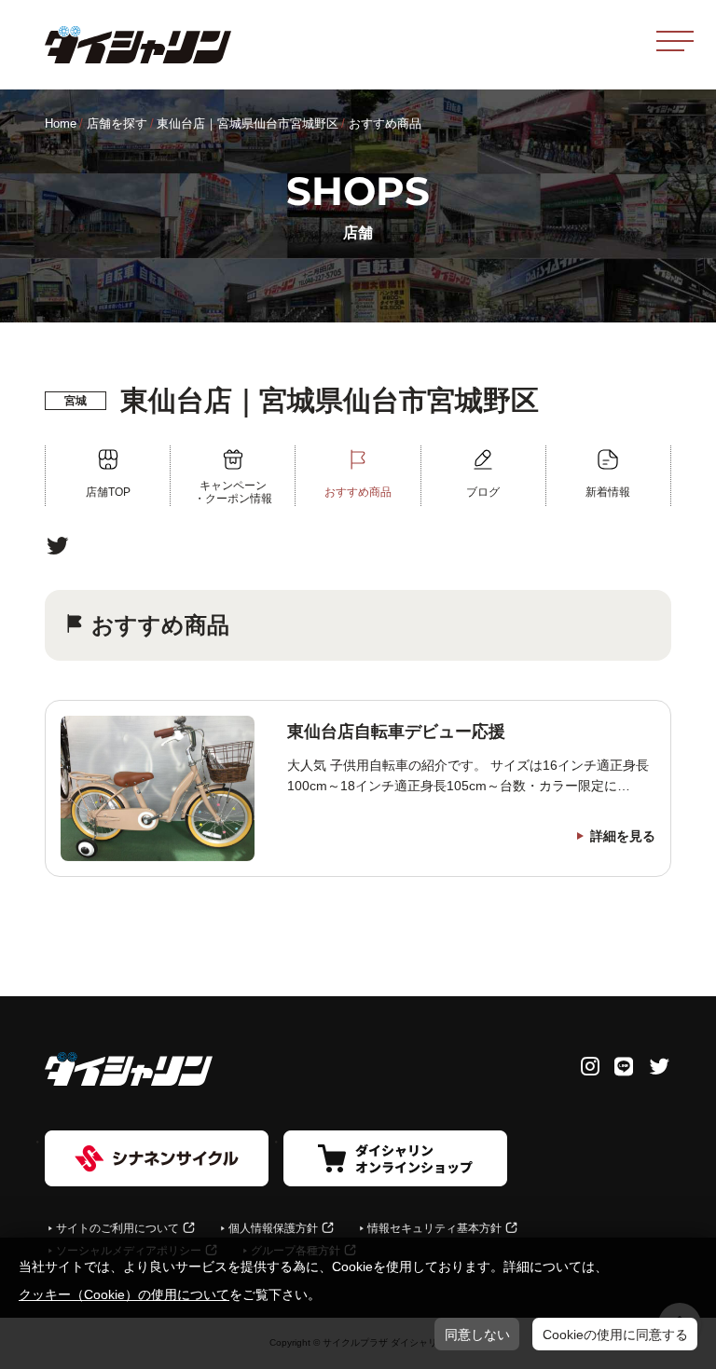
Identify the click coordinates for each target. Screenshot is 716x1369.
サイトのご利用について (117, 1228)
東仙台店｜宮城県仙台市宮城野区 (247, 123)
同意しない (477, 1334)
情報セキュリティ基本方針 (434, 1228)
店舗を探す (117, 123)
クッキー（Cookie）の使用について (124, 1294)
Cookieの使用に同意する (615, 1334)
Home (60, 123)
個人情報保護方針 (273, 1228)
